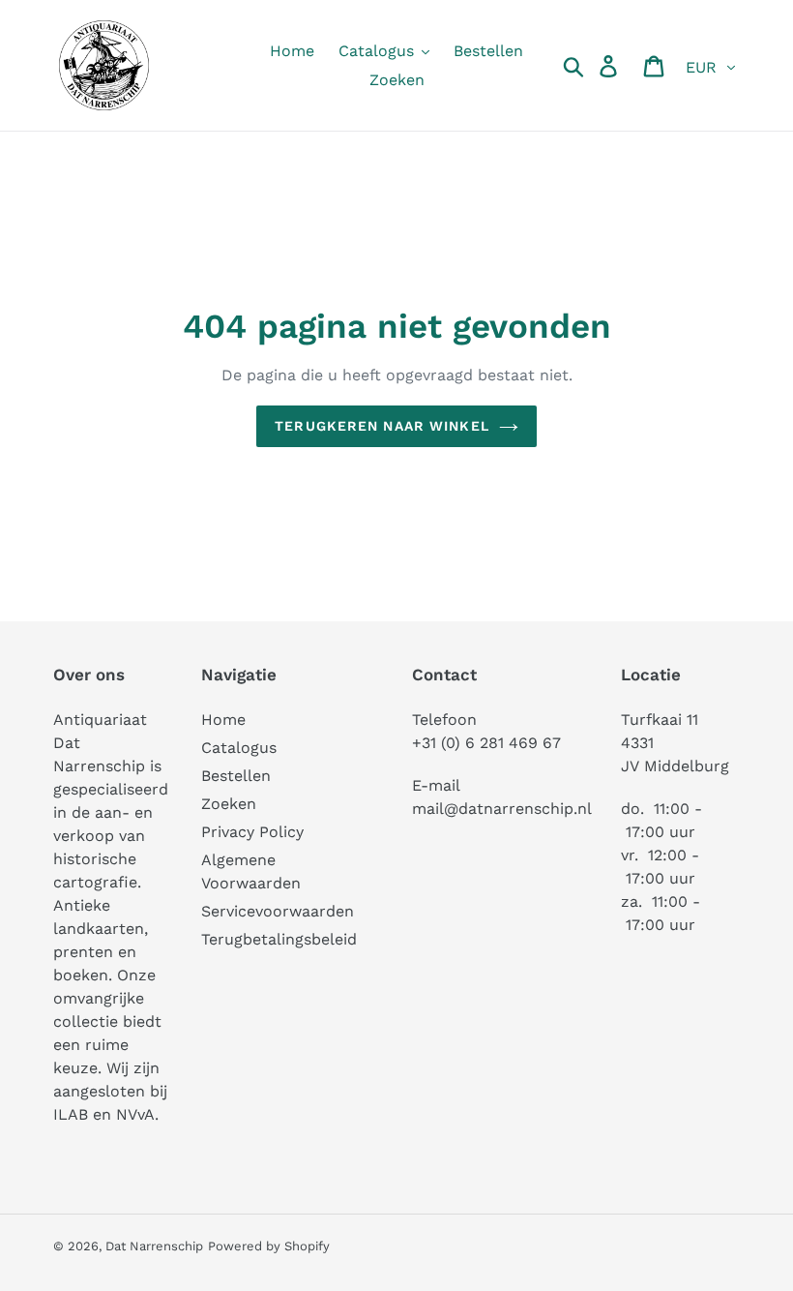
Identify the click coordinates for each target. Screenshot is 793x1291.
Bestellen (236, 775)
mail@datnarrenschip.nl (502, 808)
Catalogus (239, 747)
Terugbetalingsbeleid (279, 939)
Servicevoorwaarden (277, 911)
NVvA (135, 1114)
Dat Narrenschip (154, 1246)
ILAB (70, 1114)
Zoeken (228, 804)
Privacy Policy (252, 832)
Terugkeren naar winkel (382, 426)
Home (223, 719)
